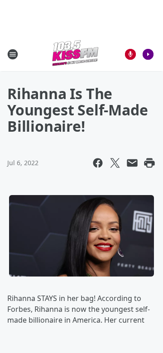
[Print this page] (149, 163)
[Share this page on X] (115, 163)
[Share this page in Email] (132, 163)
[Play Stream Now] (148, 54)
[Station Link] (75, 54)
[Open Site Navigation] (12, 54)
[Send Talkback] (130, 54)
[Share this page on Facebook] (97, 163)
